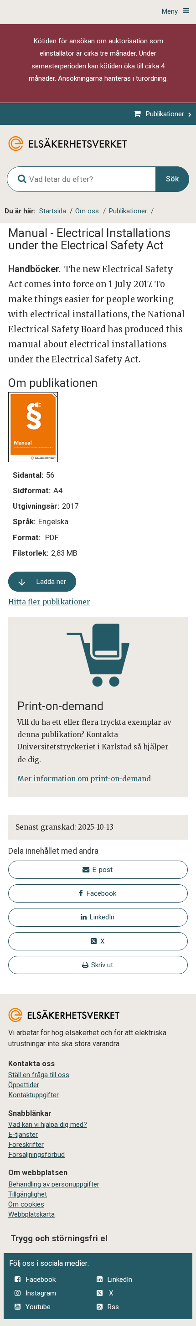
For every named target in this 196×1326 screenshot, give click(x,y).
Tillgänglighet (27, 1194)
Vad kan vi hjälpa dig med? (47, 1124)
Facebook (41, 1279)
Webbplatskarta (31, 1214)
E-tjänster (23, 1134)
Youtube (38, 1307)
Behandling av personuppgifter (53, 1184)
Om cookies (26, 1204)
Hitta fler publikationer (49, 602)
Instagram (41, 1293)
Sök (172, 179)
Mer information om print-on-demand (84, 778)
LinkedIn (119, 1279)
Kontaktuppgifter (33, 1095)
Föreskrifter (26, 1144)
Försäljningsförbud (36, 1155)
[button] (42, 582)
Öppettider (23, 1085)
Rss (113, 1307)
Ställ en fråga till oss (38, 1075)
